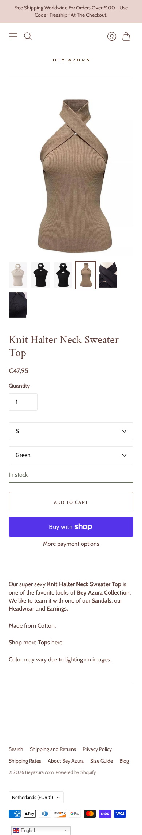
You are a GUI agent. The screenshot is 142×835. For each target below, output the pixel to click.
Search (16, 749)
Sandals (101, 600)
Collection (116, 592)
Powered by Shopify (76, 772)
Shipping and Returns (53, 749)
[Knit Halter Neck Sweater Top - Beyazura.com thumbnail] (40, 275)
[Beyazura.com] (71, 60)
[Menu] (13, 36)
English (27, 830)
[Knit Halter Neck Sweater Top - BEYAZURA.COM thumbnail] (18, 275)
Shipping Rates (25, 761)
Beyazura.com (39, 772)
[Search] (28, 36)
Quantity (19, 385)
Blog (124, 761)
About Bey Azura (66, 761)
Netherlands (32, 797)
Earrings (57, 608)
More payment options (71, 543)
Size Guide (101, 761)
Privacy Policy (97, 749)
